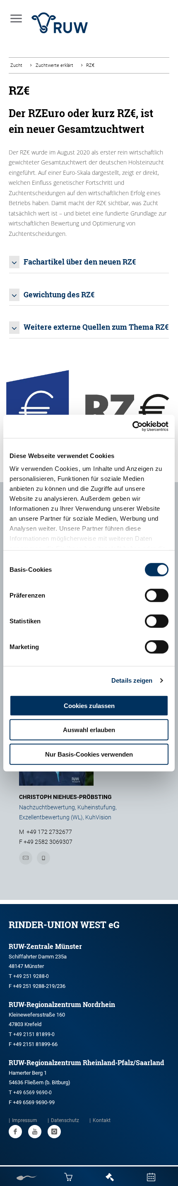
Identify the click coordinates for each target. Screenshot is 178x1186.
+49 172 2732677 (49, 831)
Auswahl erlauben (89, 729)
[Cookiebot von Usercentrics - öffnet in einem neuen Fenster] (132, 426)
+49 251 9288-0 (31, 976)
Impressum (24, 1120)
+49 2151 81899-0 (34, 1034)
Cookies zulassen (89, 705)
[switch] (156, 595)
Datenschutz (65, 1120)
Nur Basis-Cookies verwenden (89, 753)
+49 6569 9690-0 (32, 1092)
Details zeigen (131, 680)
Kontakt (102, 1120)
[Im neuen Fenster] (15, 1131)
